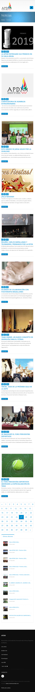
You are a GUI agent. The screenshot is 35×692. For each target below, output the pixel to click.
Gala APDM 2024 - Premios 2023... (18, 558)
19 (17, 513)
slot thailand (4, 654)
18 (12, 513)
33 (17, 521)
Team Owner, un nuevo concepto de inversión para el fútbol (17, 338)
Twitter (2, 676)
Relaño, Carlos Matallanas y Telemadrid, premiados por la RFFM (17, 243)
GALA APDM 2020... (14, 591)
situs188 (3, 662)
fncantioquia (4, 658)
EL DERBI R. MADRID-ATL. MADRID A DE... (20, 583)
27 (21, 517)
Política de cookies (5, 688)
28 (26, 517)
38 (7, 525)
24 (7, 517)
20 (21, 513)
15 (30, 508)
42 (26, 525)
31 (7, 521)
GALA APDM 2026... (14, 542)
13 (20, 508)
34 (21, 521)
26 (17, 517)
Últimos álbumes (8, 536)
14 (25, 508)
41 (21, 525)
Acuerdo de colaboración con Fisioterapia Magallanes (15, 291)
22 (31, 513)
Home (3, 20)
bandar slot (4, 650)
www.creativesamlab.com (12, 683)
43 (31, 525)
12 (16, 508)
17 (7, 513)
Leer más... (4, 66)
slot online (3, 646)
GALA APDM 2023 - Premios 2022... (18, 566)
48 (21, 530)
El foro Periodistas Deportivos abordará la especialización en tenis (15, 484)
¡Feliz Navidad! (7, 197)
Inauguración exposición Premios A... (19, 599)
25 (12, 517)
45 (7, 530)
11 (11, 508)
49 (26, 530)
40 (17, 525)
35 (26, 521)
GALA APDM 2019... (14, 607)
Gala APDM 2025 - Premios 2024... (18, 550)
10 (6, 508)
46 (12, 530)
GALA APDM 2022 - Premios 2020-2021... (19, 575)
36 (31, 521)
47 (17, 530)
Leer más (4, 666)
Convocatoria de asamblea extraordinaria (13, 102)
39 (12, 525)
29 (31, 517)
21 (26, 513)
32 (12, 521)
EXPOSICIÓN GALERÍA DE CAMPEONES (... (20, 615)
